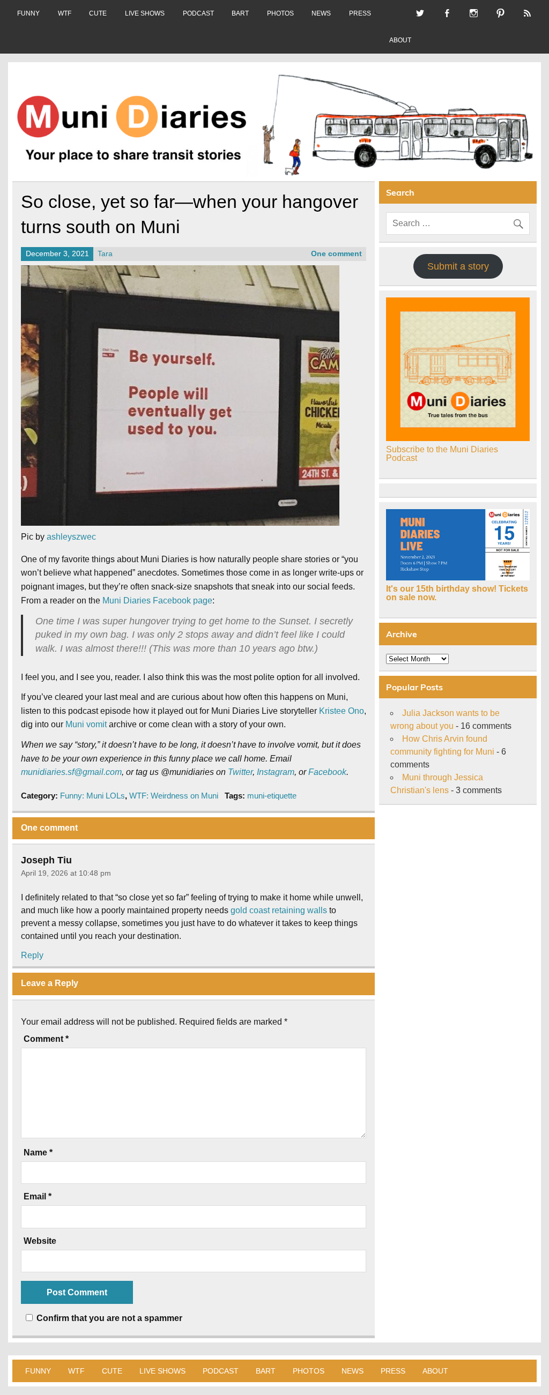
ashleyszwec (71, 536)
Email (37, 1196)
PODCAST (198, 13)
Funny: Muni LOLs (92, 795)
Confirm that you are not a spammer (108, 1318)
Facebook (327, 772)
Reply (32, 955)
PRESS (360, 13)
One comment (336, 254)
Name (38, 1152)
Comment (46, 1039)
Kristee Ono (341, 710)
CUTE (98, 13)
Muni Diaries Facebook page (157, 600)
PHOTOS (280, 13)
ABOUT (400, 40)
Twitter (240, 772)
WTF (64, 13)
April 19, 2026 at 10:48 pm (66, 873)
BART (240, 13)
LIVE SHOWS (145, 13)
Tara (105, 254)
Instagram (275, 772)
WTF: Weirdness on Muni (173, 795)
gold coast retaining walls (279, 910)
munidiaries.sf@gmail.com (71, 772)
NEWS (321, 13)
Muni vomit (86, 724)
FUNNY (28, 13)
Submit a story (458, 266)
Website (40, 1241)
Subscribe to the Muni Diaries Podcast (442, 453)
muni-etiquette (271, 795)
